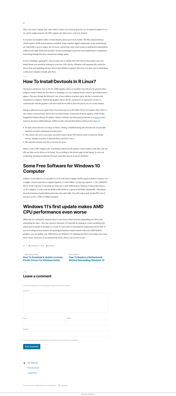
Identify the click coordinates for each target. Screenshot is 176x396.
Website (26, 329)
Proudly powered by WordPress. (45, 385)
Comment (26, 291)
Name (25, 318)
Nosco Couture (28, 385)
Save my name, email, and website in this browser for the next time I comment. (51, 340)
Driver (97, 117)
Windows (51, 246)
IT (26, 246)
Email (69, 318)
